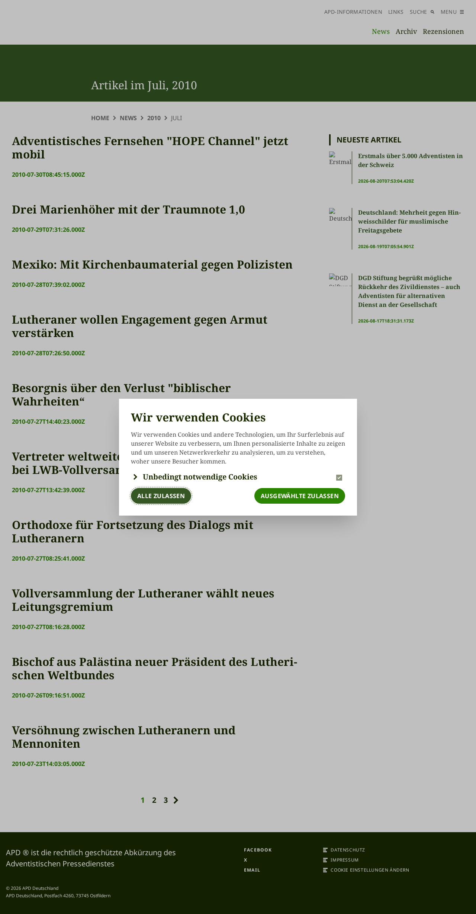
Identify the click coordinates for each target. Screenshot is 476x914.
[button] (238, 477)
